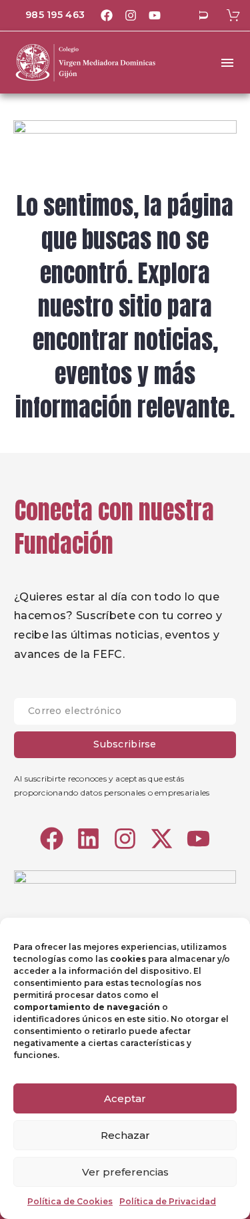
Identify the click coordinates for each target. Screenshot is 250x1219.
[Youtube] (155, 15)
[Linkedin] (88, 838)
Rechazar (125, 1135)
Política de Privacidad (167, 1201)
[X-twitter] (161, 838)
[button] (203, 15)
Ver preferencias (125, 1172)
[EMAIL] (125, 714)
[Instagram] (131, 15)
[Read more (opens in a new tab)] (45, 15)
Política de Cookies (70, 1201)
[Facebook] (107, 15)
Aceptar (125, 1098)
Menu (227, 63)
